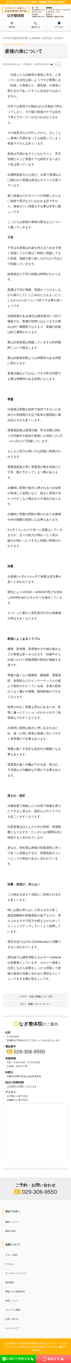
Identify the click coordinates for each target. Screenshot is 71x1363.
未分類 (57, 64)
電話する (35, 24)
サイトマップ (11, 1328)
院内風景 (9, 1282)
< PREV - (35, 996)
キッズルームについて (16, 1273)
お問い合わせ (11, 1319)
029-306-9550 (26, 1051)
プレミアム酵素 (12, 1310)
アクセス (59, 24)
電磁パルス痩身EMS (15, 1291)
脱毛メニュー (11, 1300)
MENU (12, 24)
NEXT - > (35, 1004)
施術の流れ (10, 1231)
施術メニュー (11, 1222)
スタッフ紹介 (11, 1255)
